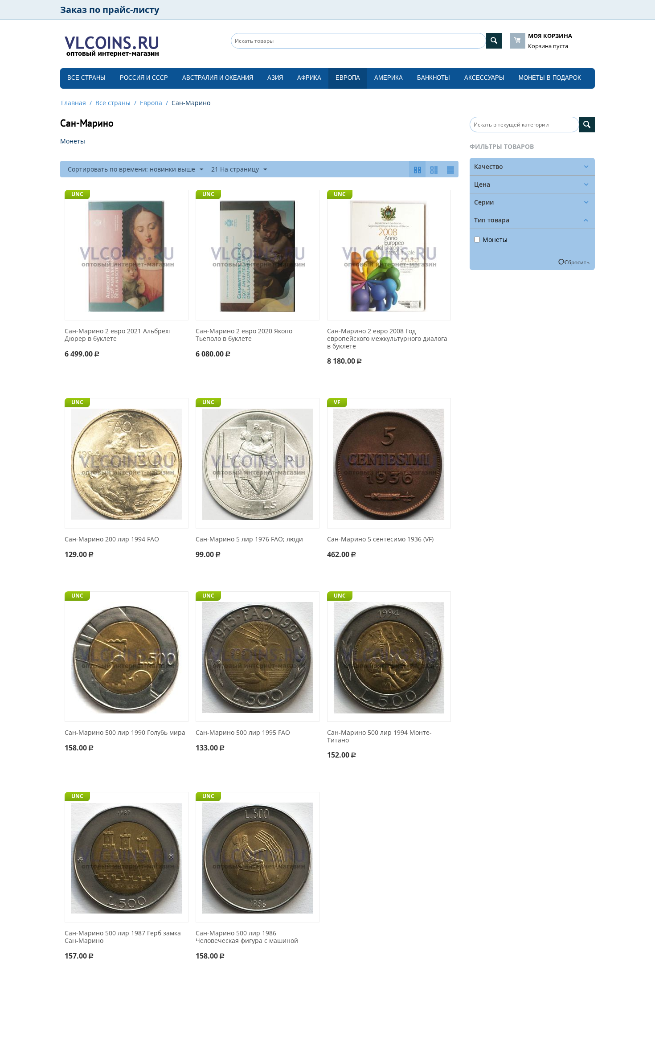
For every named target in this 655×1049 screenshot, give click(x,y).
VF (337, 402)
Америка (388, 77)
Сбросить (577, 262)
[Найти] (494, 41)
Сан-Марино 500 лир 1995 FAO (243, 733)
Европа (348, 77)
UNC (77, 194)
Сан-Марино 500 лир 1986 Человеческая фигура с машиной (247, 937)
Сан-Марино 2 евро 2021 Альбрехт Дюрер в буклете (118, 335)
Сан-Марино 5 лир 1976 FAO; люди (249, 539)
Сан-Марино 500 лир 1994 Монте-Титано (379, 736)
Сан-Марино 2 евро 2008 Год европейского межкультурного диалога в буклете (387, 339)
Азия (275, 77)
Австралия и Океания (217, 77)
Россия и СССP (144, 77)
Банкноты (433, 77)
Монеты (495, 239)
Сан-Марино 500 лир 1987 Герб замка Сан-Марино (123, 937)
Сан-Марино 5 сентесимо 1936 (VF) (380, 539)
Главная (73, 102)
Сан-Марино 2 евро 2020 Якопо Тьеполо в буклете (244, 335)
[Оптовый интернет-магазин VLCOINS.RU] (111, 45)
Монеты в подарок (550, 77)
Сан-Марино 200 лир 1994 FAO (112, 539)
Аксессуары (484, 77)
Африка (309, 77)
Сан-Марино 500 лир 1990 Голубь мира (125, 733)
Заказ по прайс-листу (109, 10)
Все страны (86, 77)
